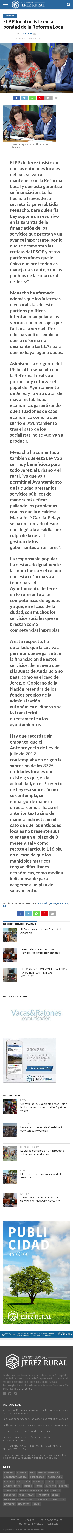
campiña (43, 903)
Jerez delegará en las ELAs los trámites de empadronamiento (40, 951)
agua (31, 1499)
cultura (9, 1481)
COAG (36, 1504)
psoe (21, 1495)
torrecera (10, 1490)
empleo (28, 1486)
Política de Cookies (51, 1520)
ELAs (53, 903)
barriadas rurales (31, 1490)
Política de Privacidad (30, 1524)
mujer (38, 1486)
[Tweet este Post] (28, 912)
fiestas (63, 1486)
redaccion (26, 33)
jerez (55, 1495)
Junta (50, 1481)
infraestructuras (14, 1499)
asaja (31, 1495)
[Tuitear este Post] (24, 97)
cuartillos (58, 1499)
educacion (24, 1504)
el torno (51, 1486)
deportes (9, 1495)
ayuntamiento (12, 1486)
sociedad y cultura (15, 1477)
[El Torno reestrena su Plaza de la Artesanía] (10, 935)
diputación (23, 1481)
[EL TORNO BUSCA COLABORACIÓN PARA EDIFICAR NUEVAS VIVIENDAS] (10, 975)
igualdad (9, 1504)
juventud (43, 1499)
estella (55, 1490)
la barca (38, 1481)
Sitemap (15, 1520)
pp (4, 906)
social (60, 1481)
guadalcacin (37, 1477)
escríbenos (25, 1388)
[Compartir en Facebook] (16, 97)
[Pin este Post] (40, 97)
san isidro (43, 1495)
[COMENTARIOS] (56, 97)
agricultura (55, 1477)
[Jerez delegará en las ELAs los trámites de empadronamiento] (10, 955)
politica (62, 903)
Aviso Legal (30, 1520)
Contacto (53, 1524)
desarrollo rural (48, 1473)
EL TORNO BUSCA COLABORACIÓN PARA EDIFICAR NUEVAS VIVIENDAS (44, 972)
